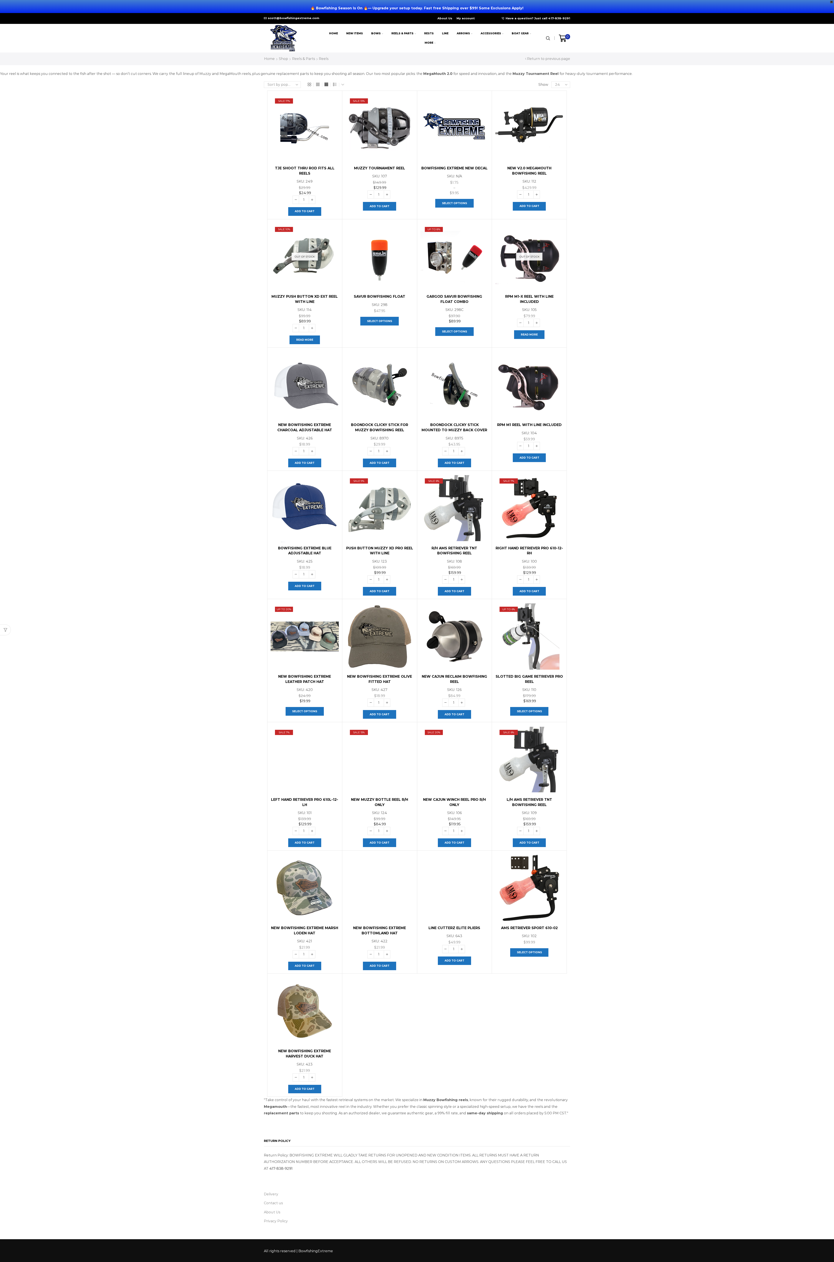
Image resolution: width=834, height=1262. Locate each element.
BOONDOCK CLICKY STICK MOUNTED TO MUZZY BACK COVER (454, 427)
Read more (304, 339)
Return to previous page (548, 59)
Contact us (273, 1203)
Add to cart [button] (304, 211)
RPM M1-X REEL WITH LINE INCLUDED (529, 299)
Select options (454, 203)
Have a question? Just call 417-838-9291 (538, 18)
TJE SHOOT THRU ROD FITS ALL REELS (304, 170)
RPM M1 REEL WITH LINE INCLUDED (529, 425)
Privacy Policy (276, 1221)
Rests (429, 33)
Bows (376, 33)
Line (445, 33)
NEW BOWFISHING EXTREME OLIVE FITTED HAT (379, 679)
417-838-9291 (281, 1168)
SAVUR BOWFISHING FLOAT (379, 296)
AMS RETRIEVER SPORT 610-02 (529, 928)
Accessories (491, 33)
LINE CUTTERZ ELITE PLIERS (454, 928)
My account (466, 18)
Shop (283, 59)
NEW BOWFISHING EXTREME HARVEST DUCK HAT (304, 1053)
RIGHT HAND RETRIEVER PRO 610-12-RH (529, 550)
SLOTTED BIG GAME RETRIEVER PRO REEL (529, 679)
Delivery (271, 1194)
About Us (444, 18)
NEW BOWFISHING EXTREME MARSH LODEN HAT (304, 930)
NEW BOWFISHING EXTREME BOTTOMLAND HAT (379, 930)
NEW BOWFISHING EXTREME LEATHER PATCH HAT (304, 679)
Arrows (463, 33)
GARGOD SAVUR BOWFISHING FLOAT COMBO (454, 299)
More (429, 42)
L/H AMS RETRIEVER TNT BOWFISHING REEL (529, 802)
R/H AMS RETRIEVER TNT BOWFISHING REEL (454, 550)
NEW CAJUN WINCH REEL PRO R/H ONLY (454, 802)
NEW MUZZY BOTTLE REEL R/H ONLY (379, 802)
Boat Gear (520, 33)
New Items (354, 33)
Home (333, 33)
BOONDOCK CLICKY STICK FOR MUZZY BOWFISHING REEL (379, 427)
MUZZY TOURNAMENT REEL (379, 168)
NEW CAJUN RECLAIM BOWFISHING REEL (454, 679)
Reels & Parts (402, 33)
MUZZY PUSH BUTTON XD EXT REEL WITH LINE (304, 299)
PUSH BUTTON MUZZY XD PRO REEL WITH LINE (379, 550)
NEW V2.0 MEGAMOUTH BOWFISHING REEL (529, 170)
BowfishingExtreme (315, 1251)
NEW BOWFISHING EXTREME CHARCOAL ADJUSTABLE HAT (304, 427)
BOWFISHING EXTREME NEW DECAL (454, 168)
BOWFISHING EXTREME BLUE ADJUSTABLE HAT (304, 550)
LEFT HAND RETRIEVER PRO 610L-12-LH (304, 802)
